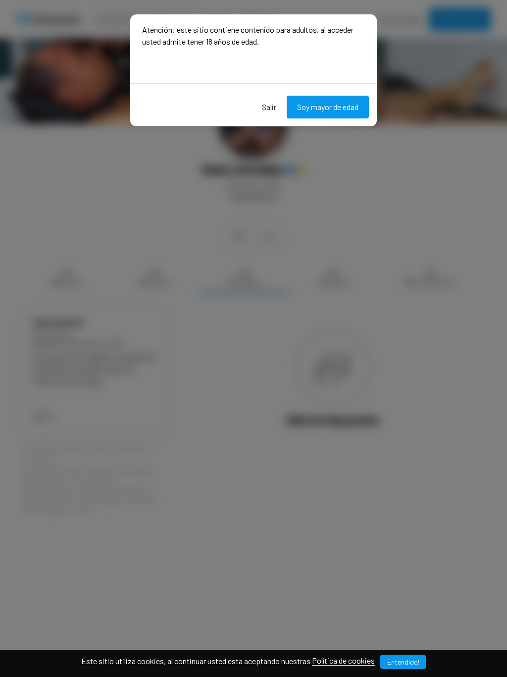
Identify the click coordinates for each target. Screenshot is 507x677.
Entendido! (403, 662)
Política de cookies (343, 660)
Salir (269, 107)
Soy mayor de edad (327, 107)
